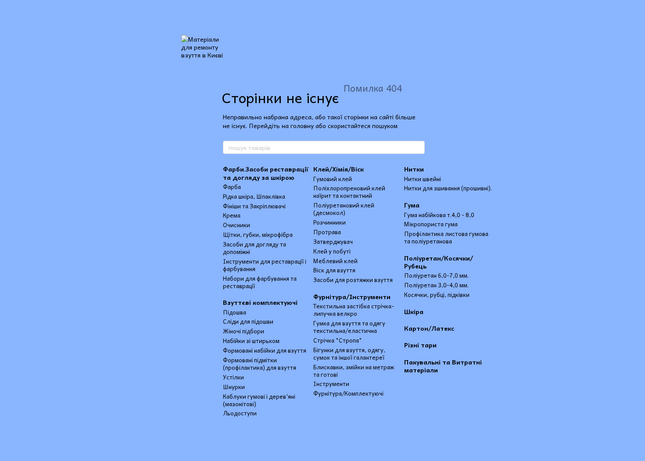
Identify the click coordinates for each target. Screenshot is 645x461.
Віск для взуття (334, 270)
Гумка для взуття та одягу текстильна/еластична (349, 326)
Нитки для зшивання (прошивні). (448, 188)
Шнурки (234, 386)
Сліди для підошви (248, 321)
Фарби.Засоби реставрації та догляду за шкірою (265, 173)
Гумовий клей (332, 178)
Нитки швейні (422, 178)
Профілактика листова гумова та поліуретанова (446, 237)
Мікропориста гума (431, 224)
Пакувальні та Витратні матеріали (443, 366)
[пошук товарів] (418, 147)
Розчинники (329, 222)
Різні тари (420, 345)
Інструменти (331, 383)
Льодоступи (240, 413)
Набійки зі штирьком (251, 340)
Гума (411, 205)
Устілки (233, 377)
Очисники (236, 224)
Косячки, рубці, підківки (436, 294)
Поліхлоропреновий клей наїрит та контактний (349, 191)
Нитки (414, 169)
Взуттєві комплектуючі (260, 302)
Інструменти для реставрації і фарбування (264, 265)
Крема (231, 215)
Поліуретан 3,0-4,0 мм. (436, 284)
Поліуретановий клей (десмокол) (343, 208)
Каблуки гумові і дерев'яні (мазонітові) (259, 400)
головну (302, 125)
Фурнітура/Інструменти (352, 296)
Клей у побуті (332, 251)
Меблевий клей (335, 260)
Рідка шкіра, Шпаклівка (254, 196)
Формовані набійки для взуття (264, 350)
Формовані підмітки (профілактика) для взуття (259, 363)
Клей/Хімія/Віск (338, 169)
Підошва (234, 312)
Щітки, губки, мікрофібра (258, 234)
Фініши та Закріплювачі (254, 206)
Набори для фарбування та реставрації (260, 282)
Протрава (327, 231)
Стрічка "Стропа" (337, 340)
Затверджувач (333, 241)
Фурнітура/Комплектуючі (348, 393)
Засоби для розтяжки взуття (353, 279)
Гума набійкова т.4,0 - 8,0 (439, 214)
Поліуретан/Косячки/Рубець (438, 262)
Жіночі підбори (243, 331)
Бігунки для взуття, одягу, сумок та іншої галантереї (349, 353)
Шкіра (413, 311)
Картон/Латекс (429, 328)
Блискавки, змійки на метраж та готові (353, 370)
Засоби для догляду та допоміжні (254, 247)
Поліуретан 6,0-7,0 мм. (436, 275)
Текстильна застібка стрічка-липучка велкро (353, 309)
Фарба (232, 186)
